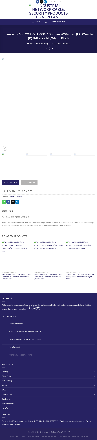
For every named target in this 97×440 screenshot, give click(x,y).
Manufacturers (33, 436)
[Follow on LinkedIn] (45, 2)
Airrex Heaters (8, 403)
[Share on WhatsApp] (4, 202)
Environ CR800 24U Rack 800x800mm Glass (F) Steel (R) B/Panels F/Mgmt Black (80, 276)
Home (30, 43)
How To (5, 408)
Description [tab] (7, 211)
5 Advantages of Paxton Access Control (25, 339)
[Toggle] (94, 371)
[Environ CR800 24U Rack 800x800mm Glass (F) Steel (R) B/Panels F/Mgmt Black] (80, 255)
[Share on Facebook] (8, 202)
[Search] (46, 22)
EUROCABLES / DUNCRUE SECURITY (25, 331)
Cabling (5, 371)
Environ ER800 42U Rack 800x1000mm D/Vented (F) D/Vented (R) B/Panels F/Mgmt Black (16, 276)
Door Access (7, 394)
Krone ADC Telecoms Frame (20, 355)
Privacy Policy (65, 436)
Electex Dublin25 (16, 323)
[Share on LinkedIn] (17, 202)
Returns (75, 436)
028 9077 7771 (52, 421)
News (17, 436)
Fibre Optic (6, 376)
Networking (42, 43)
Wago (4, 390)
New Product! (14, 347)
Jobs (23, 436)
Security (5, 385)
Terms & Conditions (49, 436)
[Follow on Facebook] (37, 2)
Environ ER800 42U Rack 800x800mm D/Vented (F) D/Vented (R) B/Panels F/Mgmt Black (48, 276)
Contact (84, 436)
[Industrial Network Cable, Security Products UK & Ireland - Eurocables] (48, 11)
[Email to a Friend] (13, 202)
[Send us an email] (41, 2)
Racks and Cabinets (60, 43)
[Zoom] (5, 148)
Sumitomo (6, 399)
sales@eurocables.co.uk (75, 421)
